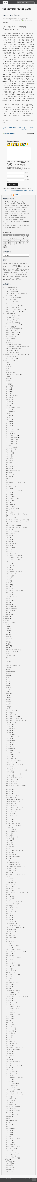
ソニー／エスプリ (11, 508)
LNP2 (27, 269)
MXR (7, 687)
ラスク (8, 587)
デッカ (8, 978)
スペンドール (9, 929)
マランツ (8, 577)
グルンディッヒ (10, 854)
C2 (22, 266)
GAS (7, 667)
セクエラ (8, 933)
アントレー (9, 403)
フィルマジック (10, 1030)
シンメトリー (9, 884)
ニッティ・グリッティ (12, 990)
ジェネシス (9, 890)
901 (6, 263)
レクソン (8, 1130)
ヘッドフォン (9, 336)
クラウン (8, 451)
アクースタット (10, 715)
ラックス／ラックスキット (13, 590)
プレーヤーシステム (11, 307)
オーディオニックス (11, 441)
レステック (9, 1134)
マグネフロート (10, 573)
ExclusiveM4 (11, 269)
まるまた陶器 (9, 386)
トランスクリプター (11, 982)
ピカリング (9, 1022)
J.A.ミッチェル (10, 671)
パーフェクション (11, 549)
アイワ (8, 390)
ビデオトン (9, 1016)
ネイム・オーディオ (11, 992)
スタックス (9, 496)
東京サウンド (9, 610)
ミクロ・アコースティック (13, 1089)
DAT (7, 340)
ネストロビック (10, 994)
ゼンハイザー (9, 941)
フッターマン (9, 1038)
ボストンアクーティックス (13, 1065)
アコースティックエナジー (13, 718)
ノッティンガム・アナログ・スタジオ (16, 996)
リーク (8, 1126)
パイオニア (9, 547)
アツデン (8, 399)
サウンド (8, 468)
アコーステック (10, 722)
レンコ (8, 1136)
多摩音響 (8, 604)
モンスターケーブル (11, 1108)
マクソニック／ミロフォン (13, 571)
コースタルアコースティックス (14, 866)
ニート (8, 537)
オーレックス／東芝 (11, 447)
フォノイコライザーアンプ (13, 305)
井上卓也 (8, 1162)
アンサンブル (9, 742)
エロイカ (8, 419)
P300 (11, 272)
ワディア (8, 1150)
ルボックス (9, 1128)
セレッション (9, 937)
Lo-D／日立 (9, 372)
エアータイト (9, 411)
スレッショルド (10, 931)
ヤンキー (8, 1112)
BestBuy (16, 266)
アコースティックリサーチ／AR (14, 720)
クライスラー (9, 449)
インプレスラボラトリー (12, 407)
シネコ (8, 876)
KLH (7, 683)
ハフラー (8, 998)
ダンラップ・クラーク (12, 965)
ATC (7, 632)
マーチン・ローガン (11, 1087)
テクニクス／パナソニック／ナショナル (16, 522)
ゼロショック (9, 504)
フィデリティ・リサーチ (12, 555)
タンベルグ (9, 955)
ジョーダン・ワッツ (11, 904)
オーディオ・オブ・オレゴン (14, 807)
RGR (7, 697)
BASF (7, 640)
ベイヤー (8, 1059)
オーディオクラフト (11, 435)
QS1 (22, 272)
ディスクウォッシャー (12, 975)
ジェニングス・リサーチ (12, 888)
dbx (7, 654)
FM (18, 269)
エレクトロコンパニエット (13, 778)
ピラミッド (9, 1024)
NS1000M (6, 272)
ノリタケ (8, 539)
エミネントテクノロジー (12, 774)
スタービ (8, 919)
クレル (8, 841)
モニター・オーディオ (12, 1106)
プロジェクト (9, 1053)
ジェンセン (9, 896)
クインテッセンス (11, 831)
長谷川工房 (9, 614)
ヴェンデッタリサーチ (12, 1158)
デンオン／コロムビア (12, 526)
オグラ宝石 (9, 425)
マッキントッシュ (11, 1083)
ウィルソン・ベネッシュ (12, 760)
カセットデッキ (10, 350)
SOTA (7, 703)
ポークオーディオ (11, 1071)
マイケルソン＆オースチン (13, 1077)
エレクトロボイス (11, 780)
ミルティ (8, 1097)
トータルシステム (11, 358)
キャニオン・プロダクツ (12, 825)
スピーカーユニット (11, 334)
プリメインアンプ (18, 120)
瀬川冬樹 (25, 120)
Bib (7, 644)
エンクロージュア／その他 (13, 329)
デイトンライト (10, 976)
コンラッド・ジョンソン (12, 864)
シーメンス (9, 886)
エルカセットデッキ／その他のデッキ (16, 346)
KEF (7, 681)
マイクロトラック (11, 1073)
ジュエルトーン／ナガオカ (13, 490)
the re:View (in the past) (16, 9)
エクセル (8, 413)
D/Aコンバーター (10, 291)
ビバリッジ (9, 1018)
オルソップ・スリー (11, 795)
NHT (7, 689)
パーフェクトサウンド (12, 1014)
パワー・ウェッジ (11, 1010)
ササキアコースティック (12, 470)
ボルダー (8, 1069)
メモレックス (9, 1101)
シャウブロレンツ (11, 878)
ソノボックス (9, 510)
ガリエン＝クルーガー (12, 823)
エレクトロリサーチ (11, 782)
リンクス (8, 1124)
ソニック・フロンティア (12, 949)
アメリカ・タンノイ (11, 736)
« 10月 (5, 247)
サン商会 (8, 476)
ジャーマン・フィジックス (13, 902)
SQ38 (17, 274)
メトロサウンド (10, 1099)
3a (6, 624)
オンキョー (9, 433)
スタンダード (9, 915)
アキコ (8, 394)
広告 (6, 616)
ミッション (9, 1091)
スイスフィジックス (11, 908)
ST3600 (25, 274)
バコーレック (9, 1004)
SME (7, 701)
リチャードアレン (11, 1120)
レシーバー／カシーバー (12, 325)
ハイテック (9, 541)
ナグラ (8, 988)
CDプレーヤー (10, 289)
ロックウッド (9, 1144)
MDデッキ (9, 342)
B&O (7, 634)
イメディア (9, 756)
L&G (7, 370)
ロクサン (8, 1140)
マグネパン (9, 1081)
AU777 (5, 266)
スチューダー (9, 921)
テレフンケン (9, 973)
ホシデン (8, 563)
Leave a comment (28, 20)
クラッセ (8, 835)
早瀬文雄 (8, 1166)
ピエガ (8, 1020)
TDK (7, 382)
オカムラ (8, 423)
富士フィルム (9, 606)
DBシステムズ (10, 655)
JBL (7, 673)
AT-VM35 (24, 263)
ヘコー (8, 1057)
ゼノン (8, 502)
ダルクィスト (9, 963)
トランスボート (10, 295)
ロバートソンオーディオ (12, 1146)
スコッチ (8, 913)
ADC (7, 626)
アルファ (8, 401)
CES (7, 368)
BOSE (7, 646)
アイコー (8, 388)
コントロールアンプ (11, 319)
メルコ (8, 579)
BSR (7, 648)
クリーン (8, 455)
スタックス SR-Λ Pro (10, 225)
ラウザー (8, 1116)
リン (7, 1122)
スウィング (9, 494)
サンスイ (8, 474)
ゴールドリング (10, 870)
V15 (9, 277)
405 (4, 263)
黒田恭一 (8, 1171)
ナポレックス (9, 533)
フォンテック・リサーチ (12, 559)
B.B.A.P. (8, 638)
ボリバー (8, 1067)
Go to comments (16, 20)
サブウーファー (10, 331)
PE (7, 691)
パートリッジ (9, 1012)
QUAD (8, 693)
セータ (8, 939)
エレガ (8, 417)
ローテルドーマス (11, 1148)
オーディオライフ (11, 443)
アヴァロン (9, 750)
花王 (7, 612)
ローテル (8, 598)
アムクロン (9, 734)
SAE (7, 699)
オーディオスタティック (12, 801)
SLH (7, 274)
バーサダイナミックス (12, 1006)
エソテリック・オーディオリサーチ (15, 770)
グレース (8, 459)
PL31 (19, 272)
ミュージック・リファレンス (14, 1095)
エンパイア (9, 789)
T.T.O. (7, 380)
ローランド (9, 600)
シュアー (8, 880)
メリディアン (9, 1104)
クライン (8, 833)
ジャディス (9, 898)
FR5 (21, 269)
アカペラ (8, 713)
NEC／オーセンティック (12, 374)
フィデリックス (10, 553)
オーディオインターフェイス (14, 799)
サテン (8, 472)
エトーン (8, 415)
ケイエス (8, 461)
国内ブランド (8, 360)
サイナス (8, 872)
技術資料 (7, 618)
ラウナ (8, 1118)
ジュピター (9, 492)
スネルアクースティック (12, 925)
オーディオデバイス (11, 439)
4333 (13, 263)
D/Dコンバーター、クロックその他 (15, 293)
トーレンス (9, 984)
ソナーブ (8, 947)
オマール (8, 791)
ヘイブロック (9, 1055)
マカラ (8, 567)
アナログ (8, 730)
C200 (24, 266)
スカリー (8, 910)
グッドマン (9, 847)
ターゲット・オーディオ (12, 957)
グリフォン (9, 852)
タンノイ (8, 953)
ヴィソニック (9, 1156)
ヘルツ (8, 561)
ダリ (7, 961)
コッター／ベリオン (11, 862)
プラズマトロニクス (11, 1043)
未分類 (6, 620)
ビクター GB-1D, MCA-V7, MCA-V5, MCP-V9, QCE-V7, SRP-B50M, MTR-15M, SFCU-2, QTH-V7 (17, 215)
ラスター (8, 589)
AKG (7, 630)
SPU (13, 274)
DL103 (5, 269)
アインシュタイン (11, 711)
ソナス (8, 943)
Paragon (15, 272)
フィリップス (9, 1028)
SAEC (7, 378)
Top (35, 1179)
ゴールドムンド (10, 868)
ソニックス (9, 506)
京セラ (8, 602)
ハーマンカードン (11, 1002)
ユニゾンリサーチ (11, 1114)
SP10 (9, 274)
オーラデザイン (10, 811)
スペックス (9, 500)
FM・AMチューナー (11, 315)
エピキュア (9, 772)
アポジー (8, 732)
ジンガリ (8, 906)
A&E (7, 364)
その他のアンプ (10, 317)
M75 (9, 271)
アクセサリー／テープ (12, 344)
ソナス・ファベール (11, 945)
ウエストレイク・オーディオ (14, 764)
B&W (7, 636)
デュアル (8, 980)
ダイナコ (8, 959)
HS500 (24, 269)
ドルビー (8, 986)
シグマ (8, 478)
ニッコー (8, 535)
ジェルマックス (10, 486)
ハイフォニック (10, 543)
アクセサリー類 (10, 356)
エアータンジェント (11, 768)
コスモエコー (9, 462)
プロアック (9, 1051)
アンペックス (9, 748)
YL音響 (8, 384)
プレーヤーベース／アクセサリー (15, 309)
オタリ (8, 427)
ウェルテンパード (11, 762)
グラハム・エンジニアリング (14, 850)
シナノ (8, 480)
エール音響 (9, 421)
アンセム (8, 744)
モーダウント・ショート (12, 1110)
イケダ (8, 405)
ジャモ (8, 900)
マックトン (9, 575)
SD (4, 274)
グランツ (8, 457)
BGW (7, 642)
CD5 (27, 266)
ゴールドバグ (9, 466)
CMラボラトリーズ (11, 652)
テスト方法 (23, 276)
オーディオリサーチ (11, 805)
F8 (16, 269)
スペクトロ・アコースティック (14, 927)
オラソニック (9, 431)
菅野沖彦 (8, 1169)
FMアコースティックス (12, 665)
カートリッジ (9, 299)
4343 (32, 120)
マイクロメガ (9, 1075)
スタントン (9, 917)
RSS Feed (17, 195)
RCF (7, 695)
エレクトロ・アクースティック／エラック (17, 785)
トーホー (8, 529)
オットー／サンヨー (11, 429)
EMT (7, 661)
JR (7, 677)
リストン (8, 592)
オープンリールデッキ (12, 348)
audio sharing (13, 18)
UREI (7, 707)
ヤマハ (8, 585)
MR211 (18, 271)
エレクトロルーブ (11, 783)
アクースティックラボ (12, 717)
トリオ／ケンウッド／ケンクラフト (15, 527)
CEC (7, 366)
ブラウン (8, 1040)
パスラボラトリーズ (11, 1008)
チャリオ (8, 969)
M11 (4, 271)
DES (7, 659)
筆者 (6, 1160)
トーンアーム (9, 303)
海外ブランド (8, 622)
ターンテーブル (10, 301)
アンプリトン (9, 746)
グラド (8, 848)
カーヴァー (9, 819)
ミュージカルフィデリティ (13, 1093)
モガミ (8, 583)
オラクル (8, 793)
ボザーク (8, 1063)
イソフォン (9, 754)
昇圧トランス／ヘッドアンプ (14, 311)
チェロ (8, 967)
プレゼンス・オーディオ (12, 1049)
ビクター (8, 551)
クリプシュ (9, 839)
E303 (3, 122)
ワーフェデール (10, 1152)
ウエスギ (8, 409)
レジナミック (9, 594)
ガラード (8, 821)
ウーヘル (8, 766)
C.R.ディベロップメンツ (12, 650)
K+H (7, 679)
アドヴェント (9, 728)
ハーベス (8, 1000)
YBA (7, 709)
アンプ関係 (8, 313)
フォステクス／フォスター (13, 557)
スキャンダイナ (10, 911)
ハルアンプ (9, 545)
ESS (7, 663)
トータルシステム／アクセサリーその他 (15, 354)
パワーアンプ (9, 321)
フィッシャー (9, 1026)
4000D (10, 263)
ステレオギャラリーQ (12, 498)
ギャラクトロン (10, 829)
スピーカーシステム (11, 333)
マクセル (8, 569)
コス (7, 860)
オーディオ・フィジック (12, 809)
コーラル (8, 464)
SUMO (8, 705)
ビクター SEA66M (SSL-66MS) (13, 211)
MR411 (23, 271)
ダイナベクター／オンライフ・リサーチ (16, 514)
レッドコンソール (11, 596)
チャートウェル (10, 971)
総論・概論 (15, 279)
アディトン (9, 724)
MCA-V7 (14, 271)
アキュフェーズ (8, 120)
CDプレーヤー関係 (10, 287)
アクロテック (9, 397)
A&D (7, 362)
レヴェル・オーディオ (12, 1138)
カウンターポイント (11, 815)
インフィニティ (10, 758)
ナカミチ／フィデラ (11, 531)
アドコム (8, 726)
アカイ (8, 392)
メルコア (8, 581)
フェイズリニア (10, 1032)
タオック (8, 512)
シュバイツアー (10, 882)
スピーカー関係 (9, 327)
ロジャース (9, 1142)
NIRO (7, 376)
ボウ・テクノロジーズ (12, 1061)
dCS (7, 657)
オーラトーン (9, 813)
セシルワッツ (9, 935)
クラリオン (9, 453)
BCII (9, 266)
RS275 (25, 272)
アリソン (8, 738)
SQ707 (21, 274)
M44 (7, 271)
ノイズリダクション (11, 352)
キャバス (8, 827)
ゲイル (8, 858)
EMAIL (26, 176)
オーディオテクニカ (11, 437)
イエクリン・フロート (12, 752)
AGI (7, 628)
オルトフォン (9, 797)
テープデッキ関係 (9, 338)
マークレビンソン (11, 1085)
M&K (7, 685)
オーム (8, 445)
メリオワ (8, 1103)
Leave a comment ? (9, 133)
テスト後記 (15, 277)
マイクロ (8, 565)
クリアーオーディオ (11, 837)
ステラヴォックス (11, 923)
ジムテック (9, 488)
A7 (20, 263)
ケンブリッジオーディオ (12, 856)
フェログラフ (9, 1034)
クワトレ (8, 843)
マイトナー (9, 1079)
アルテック (9, 740)
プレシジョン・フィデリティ (14, 1047)
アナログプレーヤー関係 (11, 297)
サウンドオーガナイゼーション (14, 874)
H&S (7, 669)
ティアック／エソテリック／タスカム (16, 520)
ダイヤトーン (9, 518)
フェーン (8, 1036)
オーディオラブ (10, 803)
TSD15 (5, 276)
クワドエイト (9, 845)
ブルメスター (9, 1041)
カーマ (8, 817)
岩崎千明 (8, 1164)
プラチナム (9, 1045)
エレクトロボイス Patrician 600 (13, 221)
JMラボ (8, 675)
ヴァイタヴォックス (11, 1154)
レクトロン (9, 1132)
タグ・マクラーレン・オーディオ (15, 951)
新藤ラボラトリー (11, 608)
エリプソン (9, 776)
